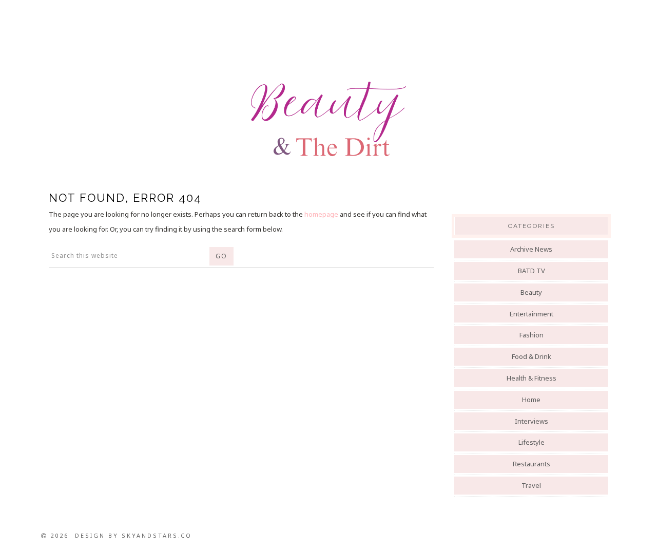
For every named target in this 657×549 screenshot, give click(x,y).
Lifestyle (531, 442)
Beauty (531, 292)
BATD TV (531, 270)
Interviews (531, 421)
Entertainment (531, 313)
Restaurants (531, 463)
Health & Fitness (531, 378)
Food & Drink (531, 356)
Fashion (531, 334)
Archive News (531, 249)
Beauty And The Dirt (328, 119)
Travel (531, 485)
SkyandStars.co (157, 535)
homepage (321, 214)
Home (531, 399)
